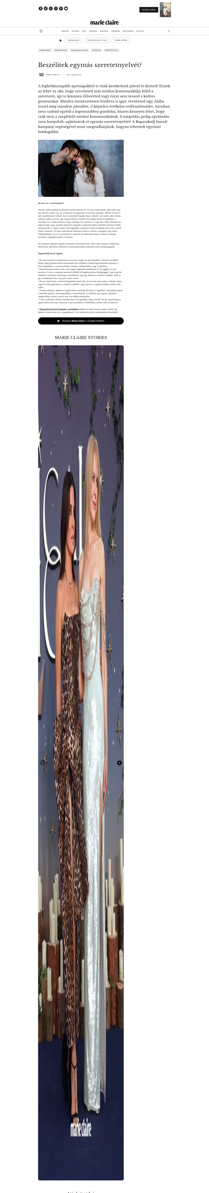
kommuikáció (45, 50)
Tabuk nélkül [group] (120, 40)
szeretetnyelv (111, 50)
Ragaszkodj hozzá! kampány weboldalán (59, 309)
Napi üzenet (128, 31)
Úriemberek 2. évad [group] (96, 40)
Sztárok (75, 31)
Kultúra (140, 31)
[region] (81, 762)
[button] (81, 762)
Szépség (93, 31)
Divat (84, 31)
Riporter (104, 31)
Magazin (65, 31)
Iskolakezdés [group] (73, 40)
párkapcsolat (61, 50)
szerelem (96, 50)
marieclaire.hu (53, 75)
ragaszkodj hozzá (79, 50)
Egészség (115, 31)
